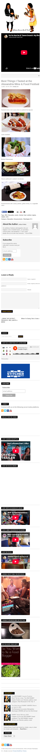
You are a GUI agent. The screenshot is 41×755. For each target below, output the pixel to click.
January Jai (15, 86)
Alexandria (11, 215)
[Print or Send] (21, 212)
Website (29, 289)
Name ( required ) (31, 279)
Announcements (18, 219)
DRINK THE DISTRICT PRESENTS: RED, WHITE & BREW (9, 320)
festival (21, 215)
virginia (3, 217)
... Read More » (22, 729)
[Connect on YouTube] (12, 259)
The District (8, 693)
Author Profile (22, 224)
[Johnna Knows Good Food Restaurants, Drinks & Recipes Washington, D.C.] (20, 32)
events (16, 215)
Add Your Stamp (10, 724)
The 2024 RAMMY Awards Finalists (22, 696)
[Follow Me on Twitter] (7, 259)
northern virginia (31, 215)
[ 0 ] (4, 86)
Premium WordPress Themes (20, 751)
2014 (6, 215)
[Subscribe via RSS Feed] (4, 259)
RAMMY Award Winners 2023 (20, 714)
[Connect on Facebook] (9, 259)
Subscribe (6, 387)
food (25, 215)
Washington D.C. (28, 219)
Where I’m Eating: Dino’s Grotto (30, 318)
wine (7, 217)
